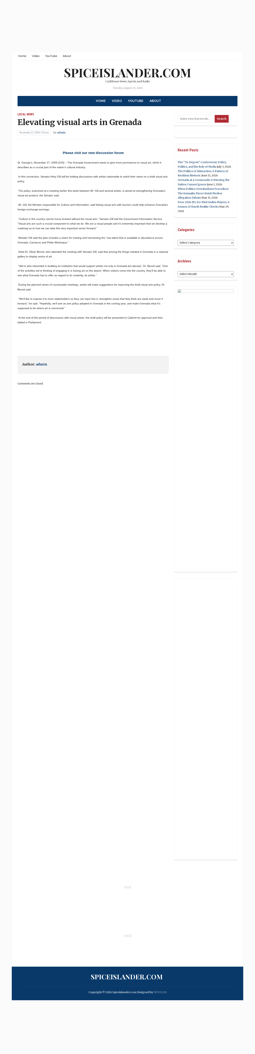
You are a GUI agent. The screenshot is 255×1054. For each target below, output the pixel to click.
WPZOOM (160, 992)
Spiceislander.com (127, 72)
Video (36, 56)
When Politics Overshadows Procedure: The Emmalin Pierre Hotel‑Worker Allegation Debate (203, 193)
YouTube (51, 56)
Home (22, 56)
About (67, 56)
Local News (26, 114)
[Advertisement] (112, 26)
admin (61, 132)
